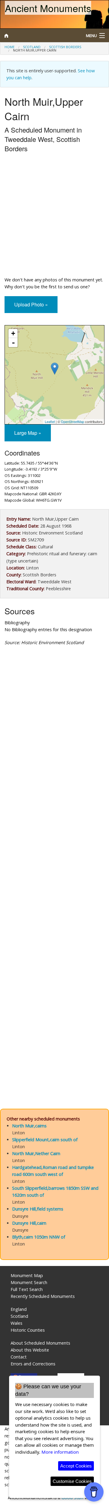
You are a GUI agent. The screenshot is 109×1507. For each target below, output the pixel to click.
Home (10, 47)
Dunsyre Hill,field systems (37, 1209)
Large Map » (27, 432)
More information (60, 1452)
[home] (41, 35)
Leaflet (50, 421)
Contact (19, 1357)
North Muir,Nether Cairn (36, 1153)
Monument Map (27, 1275)
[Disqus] (54, 855)
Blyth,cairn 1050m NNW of (38, 1237)
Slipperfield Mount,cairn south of (45, 1139)
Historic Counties (28, 1330)
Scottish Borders (65, 47)
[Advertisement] (54, 216)
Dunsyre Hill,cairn (29, 1223)
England (19, 1309)
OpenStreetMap (72, 421)
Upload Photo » (31, 304)
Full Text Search (27, 1289)
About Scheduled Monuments (40, 1343)
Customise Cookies (72, 1481)
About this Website (30, 1350)
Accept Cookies (76, 1465)
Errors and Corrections (33, 1364)
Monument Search (29, 1282)
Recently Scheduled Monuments (43, 1296)
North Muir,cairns (29, 1126)
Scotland (32, 47)
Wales (16, 1323)
